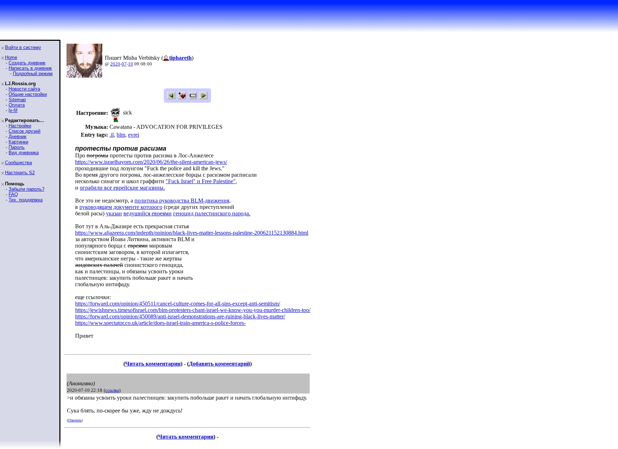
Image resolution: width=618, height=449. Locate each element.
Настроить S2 (20, 172)
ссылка (112, 390)
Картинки (18, 142)
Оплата (17, 105)
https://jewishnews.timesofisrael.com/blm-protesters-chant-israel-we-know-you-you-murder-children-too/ (192, 310)
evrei (133, 135)
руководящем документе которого (120, 207)
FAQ (13, 194)
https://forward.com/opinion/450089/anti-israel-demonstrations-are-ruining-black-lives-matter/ (180, 316)
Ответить (75, 420)
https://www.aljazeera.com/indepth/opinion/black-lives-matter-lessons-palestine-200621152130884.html (191, 233)
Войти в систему (23, 47)
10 (130, 64)
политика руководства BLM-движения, (182, 200)
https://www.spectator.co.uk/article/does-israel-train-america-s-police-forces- (160, 323)
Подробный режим (33, 73)
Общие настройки (28, 94)
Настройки (20, 125)
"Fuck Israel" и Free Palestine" (201, 181)
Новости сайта (24, 89)
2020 (115, 64)
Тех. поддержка (26, 199)
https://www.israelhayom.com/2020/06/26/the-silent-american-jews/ (151, 162)
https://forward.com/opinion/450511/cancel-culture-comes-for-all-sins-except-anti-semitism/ (177, 304)
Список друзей (24, 131)
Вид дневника (24, 152)
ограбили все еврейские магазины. (122, 188)
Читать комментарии (153, 364)
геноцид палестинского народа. (211, 213)
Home (11, 57)
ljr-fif (13, 110)
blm (121, 135)
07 (124, 64)
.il (111, 135)
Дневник (17, 136)
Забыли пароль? (26, 189)
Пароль (17, 147)
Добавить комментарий (219, 364)
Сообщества (18, 162)
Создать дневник (27, 62)
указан (114, 213)
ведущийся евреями (147, 213)
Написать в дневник (30, 68)
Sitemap (17, 99)
